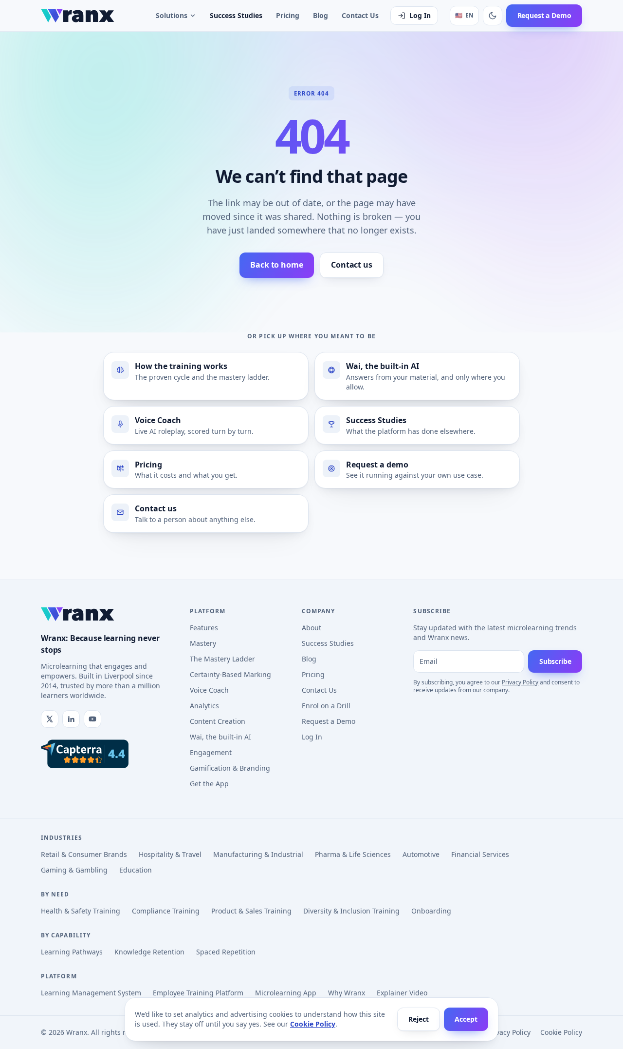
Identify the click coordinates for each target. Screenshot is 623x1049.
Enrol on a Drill (326, 705)
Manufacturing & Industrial (258, 854)
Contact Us (360, 15)
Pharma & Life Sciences (353, 854)
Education (135, 869)
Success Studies (236, 15)
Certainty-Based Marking (230, 674)
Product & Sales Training (251, 910)
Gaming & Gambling (74, 869)
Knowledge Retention (149, 951)
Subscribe (555, 661)
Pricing (287, 15)
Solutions (171, 15)
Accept (466, 1019)
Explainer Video (402, 992)
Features (204, 627)
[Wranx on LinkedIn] (71, 719)
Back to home (276, 264)
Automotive (421, 854)
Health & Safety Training (80, 910)
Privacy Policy (520, 682)
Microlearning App (285, 992)
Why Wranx (346, 992)
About (311, 627)
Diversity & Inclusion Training (351, 910)
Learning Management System (91, 992)
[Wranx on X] (49, 719)
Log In (420, 15)
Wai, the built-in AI (220, 736)
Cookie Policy (312, 1024)
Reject (418, 1019)
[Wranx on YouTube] (92, 719)
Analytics (204, 705)
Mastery (203, 643)
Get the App (209, 783)
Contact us (351, 264)
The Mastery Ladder (222, 658)
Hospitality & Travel (170, 854)
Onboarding (431, 910)
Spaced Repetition (226, 951)
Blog (320, 15)
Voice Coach (209, 690)
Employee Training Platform (198, 992)
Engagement (211, 752)
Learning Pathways (72, 951)
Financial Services (480, 854)
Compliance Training (166, 910)
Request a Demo (544, 15)
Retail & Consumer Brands (84, 854)
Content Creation (217, 721)
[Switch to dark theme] (492, 15)
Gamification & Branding (230, 768)
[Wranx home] (77, 15)
